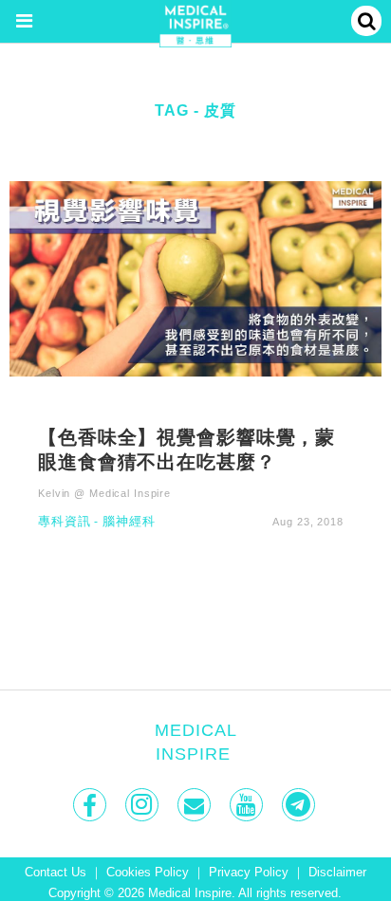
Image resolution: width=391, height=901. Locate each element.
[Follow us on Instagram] (143, 804)
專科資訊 (64, 522)
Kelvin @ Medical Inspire (104, 493)
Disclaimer (337, 872)
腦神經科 (129, 522)
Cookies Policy (147, 872)
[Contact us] (195, 804)
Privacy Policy (249, 872)
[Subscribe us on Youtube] (248, 804)
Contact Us (55, 872)
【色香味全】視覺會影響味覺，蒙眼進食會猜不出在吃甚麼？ (186, 448)
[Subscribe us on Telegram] (300, 804)
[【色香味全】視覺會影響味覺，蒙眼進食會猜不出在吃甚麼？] (195, 277)
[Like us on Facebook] (91, 804)
